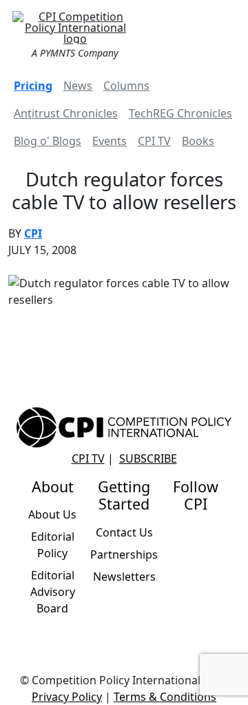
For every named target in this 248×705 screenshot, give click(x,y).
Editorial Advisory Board (52, 592)
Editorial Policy (52, 545)
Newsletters (124, 576)
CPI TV (154, 140)
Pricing (33, 85)
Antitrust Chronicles (66, 113)
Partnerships (124, 554)
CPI (33, 233)
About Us (52, 514)
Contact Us (124, 532)
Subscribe (148, 458)
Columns (126, 85)
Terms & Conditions (165, 696)
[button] (223, 33)
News (77, 85)
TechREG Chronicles (180, 113)
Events (109, 140)
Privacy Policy (67, 696)
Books (198, 140)
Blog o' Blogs (47, 140)
